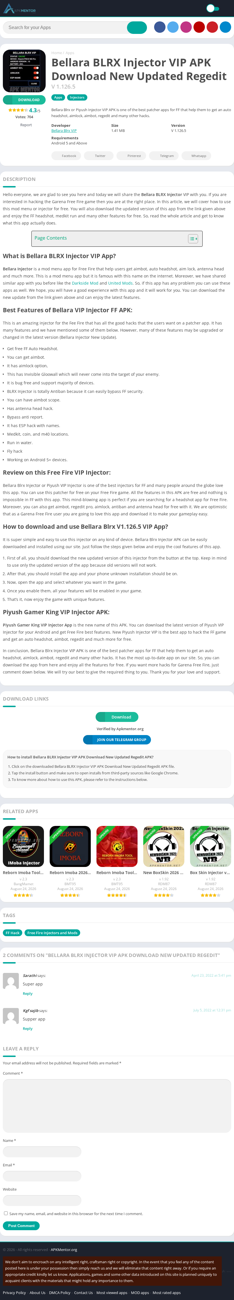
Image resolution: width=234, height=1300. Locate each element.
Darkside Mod (85, 283)
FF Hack (12, 932)
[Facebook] (160, 27)
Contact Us (83, 1292)
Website (10, 1189)
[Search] (137, 27)
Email (9, 1165)
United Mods (120, 283)
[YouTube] (199, 27)
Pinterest (134, 156)
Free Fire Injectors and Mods (52, 932)
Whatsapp (198, 156)
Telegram (167, 156)
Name (9, 1140)
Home (56, 52)
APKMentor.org (64, 1249)
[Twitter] (173, 27)
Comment (13, 1073)
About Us (37, 1292)
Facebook (69, 156)
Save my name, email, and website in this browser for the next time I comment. (76, 1213)
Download (29, 99)
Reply (28, 993)
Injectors (77, 97)
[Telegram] (225, 27)
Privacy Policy (14, 1292)
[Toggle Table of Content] (190, 239)
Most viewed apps (111, 1292)
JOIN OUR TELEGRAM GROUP (121, 739)
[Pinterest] (212, 27)
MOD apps (140, 1292)
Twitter (100, 156)
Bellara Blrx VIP (64, 130)
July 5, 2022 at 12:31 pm (212, 1010)
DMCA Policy (59, 1292)
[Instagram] (186, 27)
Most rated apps (167, 1292)
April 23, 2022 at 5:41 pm (211, 975)
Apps (70, 52)
